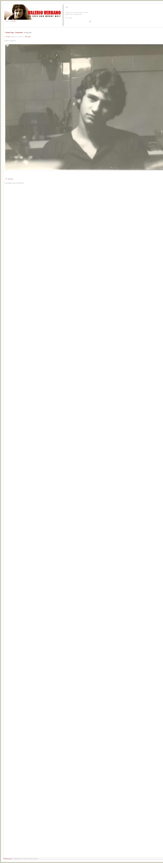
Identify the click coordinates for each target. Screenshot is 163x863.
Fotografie (19, 32)
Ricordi (28, 36)
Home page (8, 858)
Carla (14, 21)
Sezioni (10, 179)
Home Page (10, 32)
